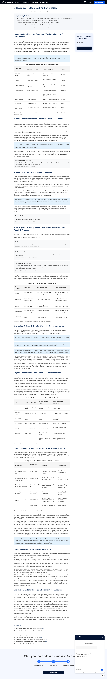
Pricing (32, 2)
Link (43, 628)
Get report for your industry (41, 2)
